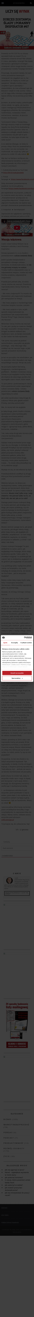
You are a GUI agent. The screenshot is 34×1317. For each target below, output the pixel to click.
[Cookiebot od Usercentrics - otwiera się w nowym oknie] (24, 638)
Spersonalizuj (16, 678)
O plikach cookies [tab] (26, 642)
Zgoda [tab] (5, 642)
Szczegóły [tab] (14, 642)
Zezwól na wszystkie (17, 673)
